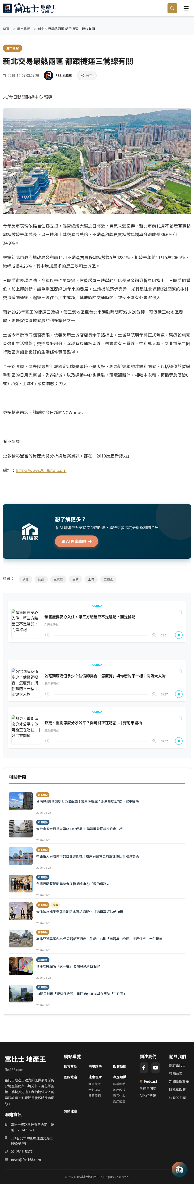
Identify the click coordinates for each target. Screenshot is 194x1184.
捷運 (41, 579)
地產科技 (119, 1090)
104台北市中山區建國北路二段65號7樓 (32, 1141)
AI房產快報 (148, 1095)
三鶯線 (58, 579)
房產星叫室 (148, 1088)
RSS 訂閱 (179, 1097)
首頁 (6, 28)
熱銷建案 (70, 1111)
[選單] (186, 8)
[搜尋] (172, 8)
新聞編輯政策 (179, 1081)
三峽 (75, 579)
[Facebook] (144, 1067)
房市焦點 (23, 28)
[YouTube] (155, 1067)
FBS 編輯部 (64, 75)
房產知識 (119, 1101)
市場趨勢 (95, 1066)
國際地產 (70, 1076)
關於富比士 (177, 1065)
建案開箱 (94, 1095)
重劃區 (108, 579)
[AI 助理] (179, 1169)
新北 (25, 579)
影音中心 (119, 1095)
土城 (91, 579)
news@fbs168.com (26, 1159)
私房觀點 (119, 1084)
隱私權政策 (177, 1089)
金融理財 (94, 1090)
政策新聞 (119, 1066)
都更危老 (94, 1084)
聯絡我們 (175, 1073)
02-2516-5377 (22, 1151)
